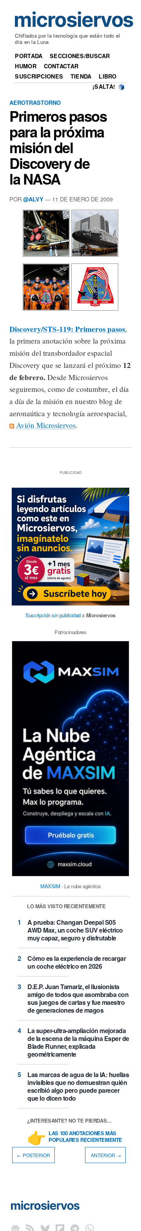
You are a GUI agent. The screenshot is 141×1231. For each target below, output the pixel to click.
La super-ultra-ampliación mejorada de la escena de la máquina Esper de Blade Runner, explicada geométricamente (78, 1042)
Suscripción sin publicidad (53, 615)
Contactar (61, 66)
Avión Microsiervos (46, 425)
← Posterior (33, 1155)
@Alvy (33, 199)
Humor (25, 66)
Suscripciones (39, 76)
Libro (107, 76)
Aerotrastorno (35, 102)
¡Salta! (103, 86)
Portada (28, 56)
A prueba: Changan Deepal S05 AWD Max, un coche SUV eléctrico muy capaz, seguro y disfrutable (75, 930)
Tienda (81, 76)
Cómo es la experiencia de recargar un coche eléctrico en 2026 (76, 962)
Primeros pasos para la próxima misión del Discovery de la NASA (58, 147)
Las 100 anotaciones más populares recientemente (85, 1136)
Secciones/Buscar (80, 56)
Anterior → (105, 1155)
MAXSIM (50, 886)
